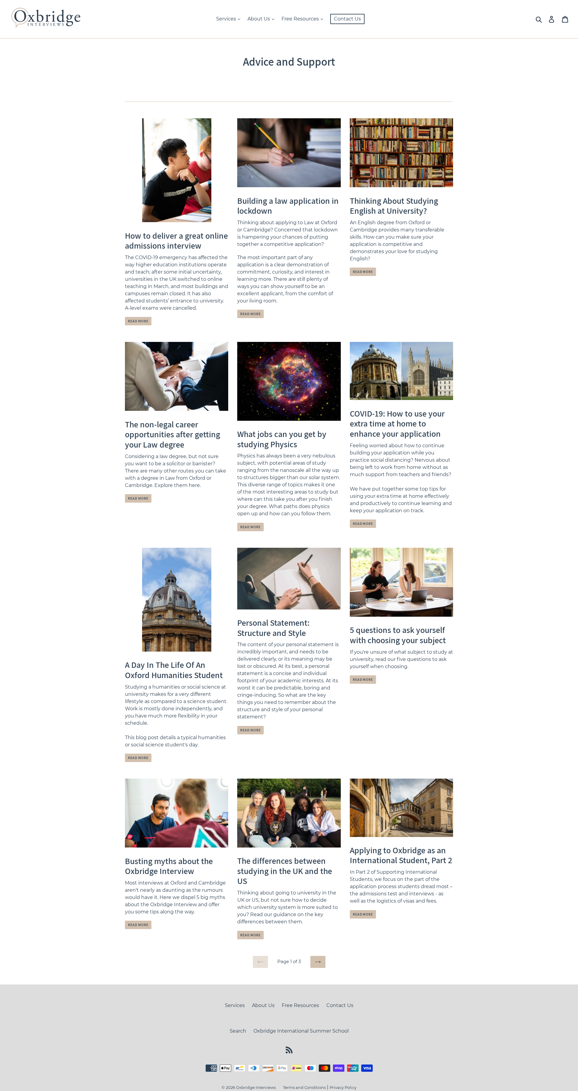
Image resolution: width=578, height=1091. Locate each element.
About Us (259, 19)
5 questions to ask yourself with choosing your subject (398, 635)
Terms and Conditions (304, 1087)
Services (226, 19)
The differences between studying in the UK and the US (284, 870)
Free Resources (300, 19)
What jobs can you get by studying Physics (281, 439)
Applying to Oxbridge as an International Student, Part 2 (401, 855)
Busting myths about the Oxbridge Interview (169, 866)
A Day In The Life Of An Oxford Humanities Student (174, 669)
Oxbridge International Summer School (301, 1031)
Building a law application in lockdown (288, 205)
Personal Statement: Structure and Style (273, 627)
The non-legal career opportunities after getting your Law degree (172, 434)
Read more (138, 321)
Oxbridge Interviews (256, 1087)
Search (238, 1031)
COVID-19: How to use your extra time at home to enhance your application (397, 423)
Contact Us (347, 19)
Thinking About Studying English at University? (394, 205)
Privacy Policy (343, 1087)
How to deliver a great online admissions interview (176, 240)
